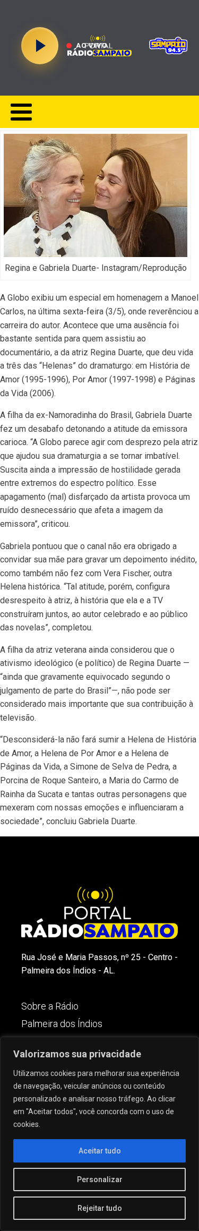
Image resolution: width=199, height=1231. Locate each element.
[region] (99, 1134)
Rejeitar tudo (99, 1208)
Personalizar (100, 1179)
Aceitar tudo (100, 1151)
